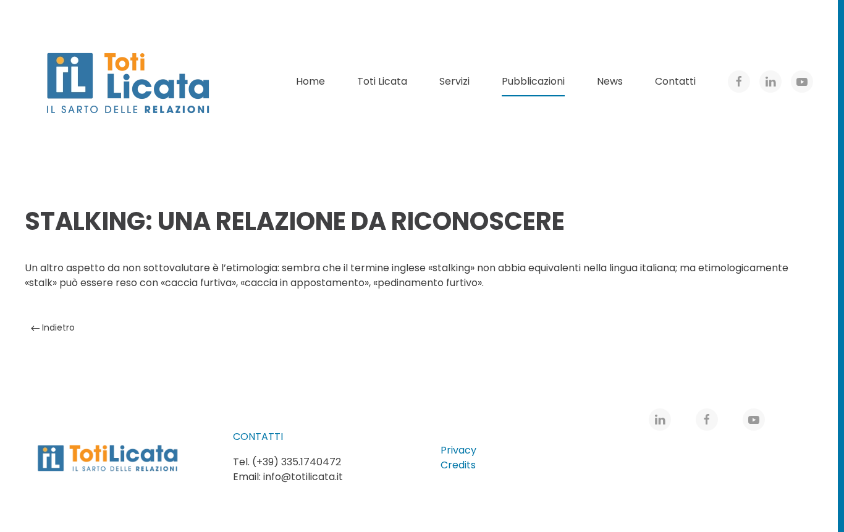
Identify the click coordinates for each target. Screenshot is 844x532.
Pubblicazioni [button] (533, 81)
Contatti (675, 81)
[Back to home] (129, 81)
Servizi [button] (454, 81)
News (610, 81)
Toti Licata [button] (382, 81)
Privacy (458, 450)
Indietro (57, 327)
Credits (458, 465)
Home (310, 81)
